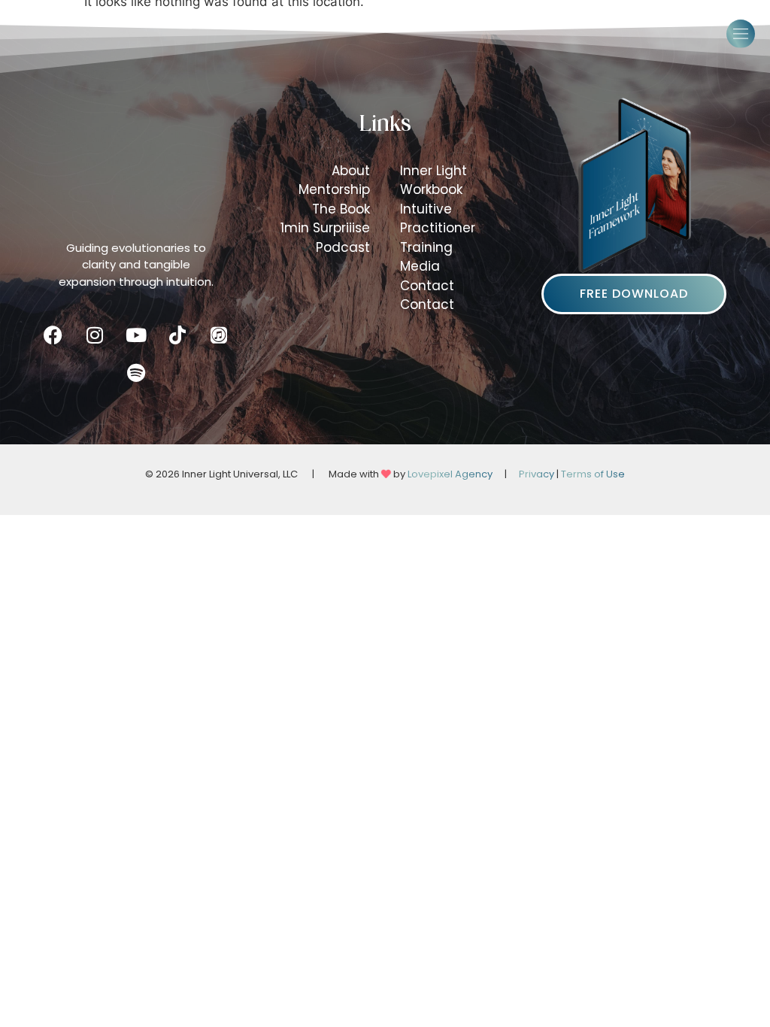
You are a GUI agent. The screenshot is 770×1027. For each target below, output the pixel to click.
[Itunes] (219, 335)
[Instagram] (95, 335)
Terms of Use (593, 474)
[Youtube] (136, 335)
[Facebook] (53, 335)
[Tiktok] (177, 335)
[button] (740, 34)
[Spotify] (136, 373)
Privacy (536, 474)
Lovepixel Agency (450, 474)
